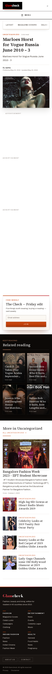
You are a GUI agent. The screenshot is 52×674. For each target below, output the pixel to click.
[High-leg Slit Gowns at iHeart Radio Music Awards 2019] (10, 504)
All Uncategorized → (15, 433)
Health (32, 634)
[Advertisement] (26, 133)
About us (10, 659)
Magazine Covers (27, 25)
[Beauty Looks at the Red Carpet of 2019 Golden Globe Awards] (10, 542)
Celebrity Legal (34, 624)
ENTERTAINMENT (36, 613)
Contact (26, 659)
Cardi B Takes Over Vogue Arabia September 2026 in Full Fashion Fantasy (13, 376)
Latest (9, 25)
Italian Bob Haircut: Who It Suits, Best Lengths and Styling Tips (37, 404)
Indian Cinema (9, 645)
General (31, 638)
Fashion (7, 613)
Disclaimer (15, 670)
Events (31, 620)
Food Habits (33, 641)
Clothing (33, 363)
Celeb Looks (8, 620)
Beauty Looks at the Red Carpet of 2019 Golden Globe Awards (33, 543)
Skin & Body (10, 394)
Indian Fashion (11, 634)
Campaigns (8, 624)
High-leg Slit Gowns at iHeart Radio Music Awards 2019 (33, 505)
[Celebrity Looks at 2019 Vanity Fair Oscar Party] (10, 523)
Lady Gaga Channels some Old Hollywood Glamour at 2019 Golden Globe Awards (33, 563)
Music (30, 627)
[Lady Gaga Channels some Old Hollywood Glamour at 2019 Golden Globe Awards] (10, 563)
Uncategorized (11, 34)
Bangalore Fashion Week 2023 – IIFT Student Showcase (25, 473)
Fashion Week (9, 648)
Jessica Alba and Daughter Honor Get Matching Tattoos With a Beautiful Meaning (13, 407)
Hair (31, 394)
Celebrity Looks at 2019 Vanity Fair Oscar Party (31, 524)
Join (26, 324)
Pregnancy (32, 648)
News (30, 617)
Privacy (5, 670)
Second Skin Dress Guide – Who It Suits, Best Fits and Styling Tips (37, 373)
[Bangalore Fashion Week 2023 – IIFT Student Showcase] (26, 453)
